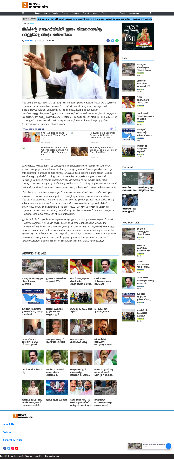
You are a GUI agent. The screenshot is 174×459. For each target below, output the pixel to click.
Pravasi (86, 13)
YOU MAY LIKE (130, 223)
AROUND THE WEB (34, 254)
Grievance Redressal (52, 456)
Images (112, 13)
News (46, 13)
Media (95, 13)
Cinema (65, 13)
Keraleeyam (134, 13)
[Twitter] (8, 448)
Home (37, 13)
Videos (122, 13)
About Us (8, 424)
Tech (104, 13)
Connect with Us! (12, 440)
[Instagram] (12, 448)
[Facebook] (4, 448)
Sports (55, 13)
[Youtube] (16, 448)
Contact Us (38, 456)
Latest (126, 58)
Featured (127, 167)
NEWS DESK (29, 41)
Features (75, 13)
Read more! (7, 432)
